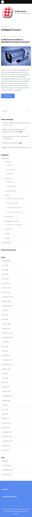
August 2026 (6, 261)
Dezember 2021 (7, 432)
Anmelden (6, 461)
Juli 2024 (5, 342)
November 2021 (7, 436)
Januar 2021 (6, 450)
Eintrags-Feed (7, 465)
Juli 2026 (5, 265)
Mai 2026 (5, 274)
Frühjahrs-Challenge (10, 191)
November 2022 (7, 396)
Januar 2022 (6, 427)
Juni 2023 (5, 378)
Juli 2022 (5, 405)
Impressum (5, 489)
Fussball (7, 195)
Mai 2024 (5, 351)
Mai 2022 (5, 414)
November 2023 (7, 364)
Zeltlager (7, 238)
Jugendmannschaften (12, 203)
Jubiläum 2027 (7, 242)
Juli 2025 (5, 310)
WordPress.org (7, 474)
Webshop (7, 233)
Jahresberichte (11, 169)
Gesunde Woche (9, 216)
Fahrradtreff (10, 165)
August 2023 (6, 369)
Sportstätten (8, 229)
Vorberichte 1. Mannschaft (14, 212)
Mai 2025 (5, 319)
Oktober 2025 (7, 301)
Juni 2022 (5, 409)
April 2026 (6, 279)
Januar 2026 (6, 292)
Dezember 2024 (7, 333)
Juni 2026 (5, 270)
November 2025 (7, 297)
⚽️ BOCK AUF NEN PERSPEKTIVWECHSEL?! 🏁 (17, 147)
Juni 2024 (5, 346)
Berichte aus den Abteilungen (14, 224)
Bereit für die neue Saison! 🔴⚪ (13, 143)
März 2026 (6, 283)
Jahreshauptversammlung (12, 221)
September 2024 (8, 337)
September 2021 (8, 441)
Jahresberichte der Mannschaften (15, 198)
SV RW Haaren (20, 11)
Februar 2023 (7, 391)
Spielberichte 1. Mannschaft (14, 207)
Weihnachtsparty (11, 186)
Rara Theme (16, 511)
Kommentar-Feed (8, 470)
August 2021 (6, 445)
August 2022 (6, 400)
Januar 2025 (6, 328)
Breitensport (8, 161)
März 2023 (6, 387)
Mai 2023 (5, 382)
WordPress (16, 513)
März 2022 (6, 418)
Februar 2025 (7, 324)
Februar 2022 (7, 423)
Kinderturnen (10, 174)
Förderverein (8, 178)
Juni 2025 (5, 315)
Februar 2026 (7, 288)
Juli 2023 (5, 373)
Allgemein (6, 158)
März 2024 (6, 355)
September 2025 (8, 306)
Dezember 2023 (7, 360)
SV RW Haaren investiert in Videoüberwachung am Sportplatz (15, 40)
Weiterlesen (8, 96)
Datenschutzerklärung (9, 496)
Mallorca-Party (10, 182)
